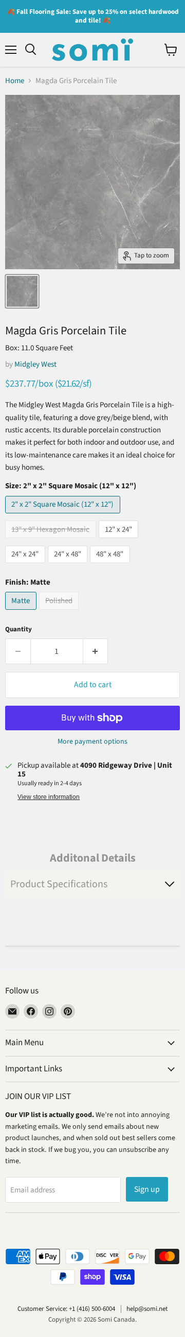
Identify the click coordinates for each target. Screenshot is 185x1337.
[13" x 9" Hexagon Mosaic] (52, 540)
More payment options (92, 741)
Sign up (147, 1189)
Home (14, 80)
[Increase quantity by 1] (95, 651)
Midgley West (35, 364)
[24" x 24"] (26, 566)
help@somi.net (147, 1308)
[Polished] (60, 612)
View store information (48, 797)
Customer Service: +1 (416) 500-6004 (66, 1308)
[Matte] (22, 612)
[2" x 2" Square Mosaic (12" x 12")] (64, 516)
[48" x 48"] (111, 566)
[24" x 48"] (69, 566)
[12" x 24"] (120, 540)
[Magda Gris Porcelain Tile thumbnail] (22, 291)
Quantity (18, 629)
